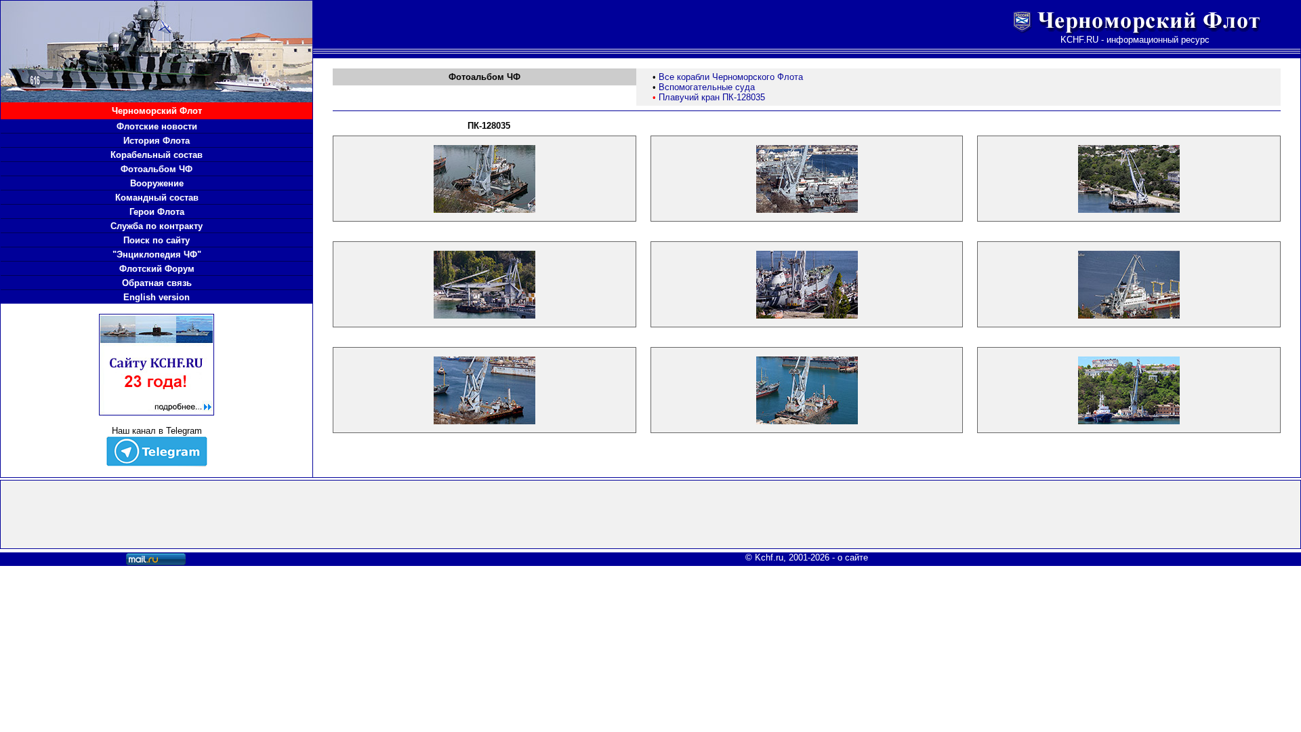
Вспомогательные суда (707, 87)
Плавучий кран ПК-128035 (712, 97)
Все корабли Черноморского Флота (731, 77)
